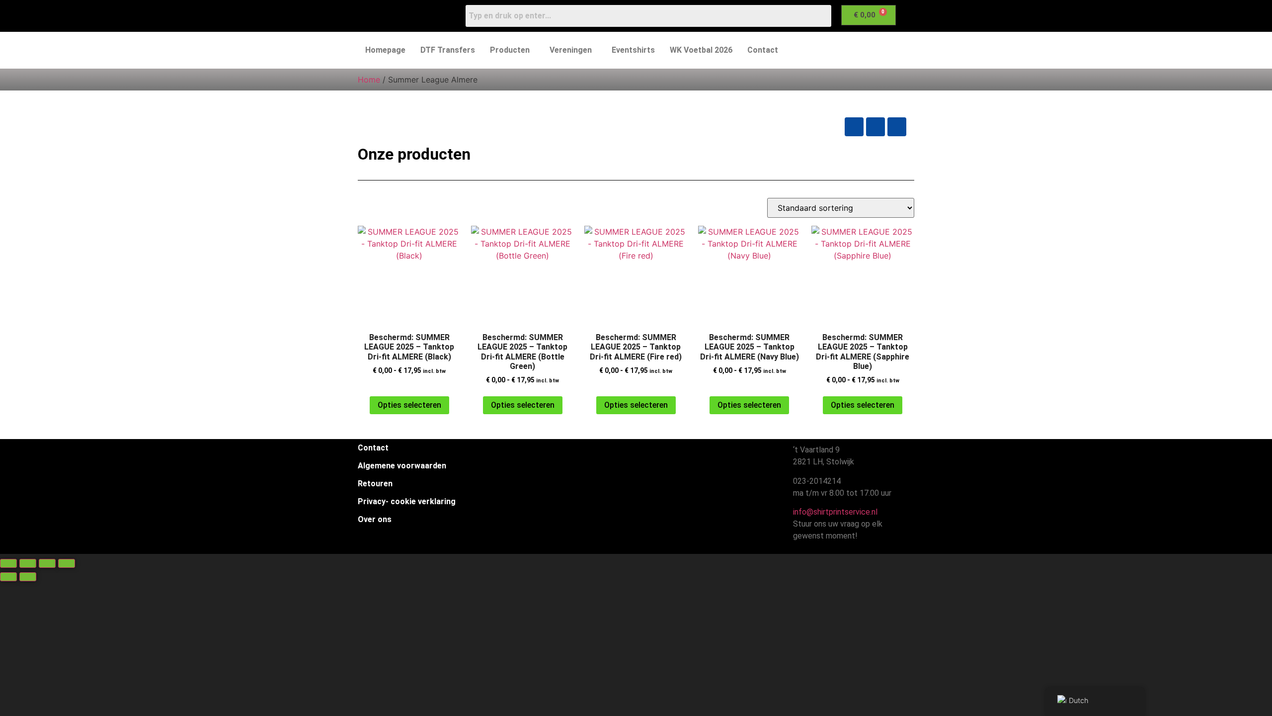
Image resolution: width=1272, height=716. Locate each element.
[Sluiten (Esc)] (66, 563)
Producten (510, 50)
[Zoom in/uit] (8, 563)
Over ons (375, 519)
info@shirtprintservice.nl (833, 512)
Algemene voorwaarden (402, 465)
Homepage (385, 50)
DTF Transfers (447, 50)
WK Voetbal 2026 (701, 50)
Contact (762, 50)
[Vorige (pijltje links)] (8, 576)
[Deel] (47, 563)
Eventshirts (633, 50)
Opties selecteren (409, 405)
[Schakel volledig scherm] (27, 563)
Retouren (375, 483)
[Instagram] (875, 126)
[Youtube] (896, 126)
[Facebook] (854, 126)
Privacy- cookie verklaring (407, 501)
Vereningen (571, 50)
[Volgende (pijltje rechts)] (27, 576)
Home (369, 80)
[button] (512, 50)
